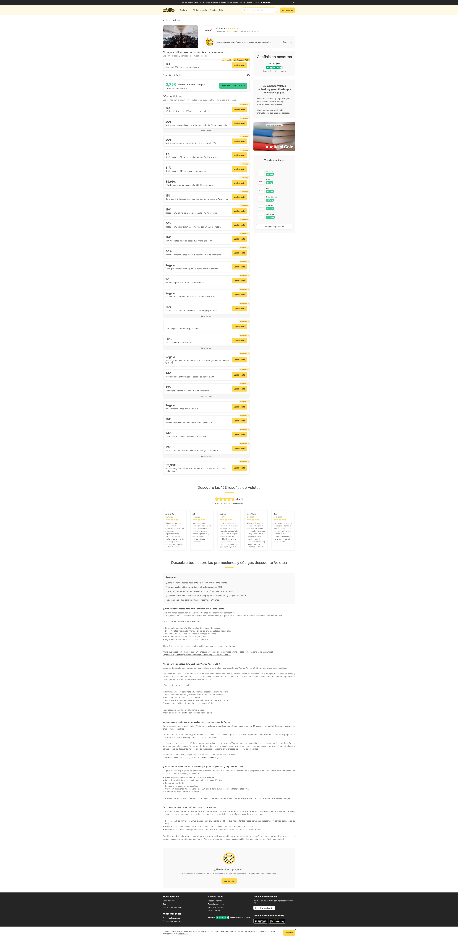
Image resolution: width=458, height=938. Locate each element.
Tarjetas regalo (214, 910)
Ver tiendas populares (274, 227)
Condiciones (205, 131)
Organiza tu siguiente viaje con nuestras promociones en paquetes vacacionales (197, 655)
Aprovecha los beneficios (233, 86)
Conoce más (287, 42)
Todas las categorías (216, 904)
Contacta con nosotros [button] (171, 921)
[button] (206, 130)
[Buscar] (244, 10)
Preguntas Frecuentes (171, 918)
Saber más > (183, 934)
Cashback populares (216, 907)
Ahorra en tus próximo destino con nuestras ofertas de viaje (188, 713)
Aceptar (289, 932)
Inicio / (169, 20)
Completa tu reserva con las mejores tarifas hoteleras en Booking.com (192, 757)
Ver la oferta (239, 65)
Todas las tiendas (215, 901)
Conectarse (287, 10)
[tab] (206, 130)
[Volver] (164, 20)
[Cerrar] (293, 3)
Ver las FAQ (229, 881)
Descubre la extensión (264, 908)
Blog (164, 904)
